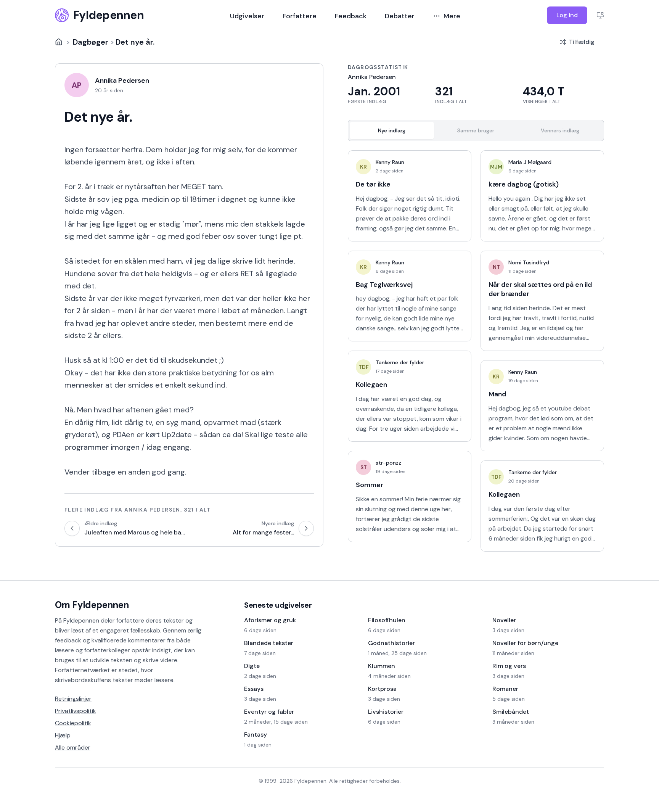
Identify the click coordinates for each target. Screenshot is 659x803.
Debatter (400, 16)
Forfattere (300, 16)
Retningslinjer (73, 699)
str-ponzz (388, 462)
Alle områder (72, 747)
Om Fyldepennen (92, 605)
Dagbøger (90, 42)
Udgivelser (247, 16)
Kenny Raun (390, 162)
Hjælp (63, 735)
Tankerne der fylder (400, 362)
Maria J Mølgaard (529, 162)
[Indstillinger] (600, 15)
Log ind (567, 15)
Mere (452, 16)
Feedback (350, 16)
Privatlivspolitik (75, 711)
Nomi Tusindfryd (528, 262)
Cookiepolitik (73, 723)
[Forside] (59, 42)
